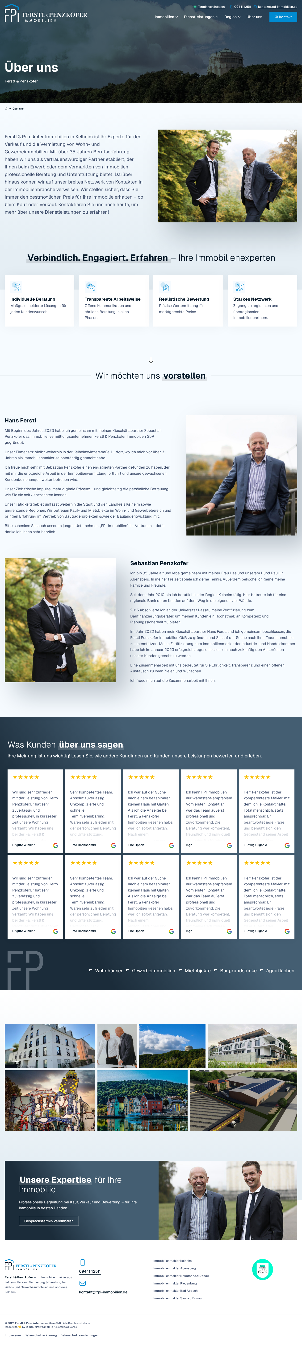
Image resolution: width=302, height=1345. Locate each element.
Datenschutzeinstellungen (79, 1335)
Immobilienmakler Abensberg (174, 1268)
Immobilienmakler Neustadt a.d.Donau (181, 1276)
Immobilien (164, 16)
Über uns (254, 16)
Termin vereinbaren (211, 7)
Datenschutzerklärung (41, 1335)
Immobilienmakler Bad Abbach (175, 1291)
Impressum (13, 1335)
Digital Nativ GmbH (38, 1327)
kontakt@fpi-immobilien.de (277, 7)
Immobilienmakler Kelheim (172, 1261)
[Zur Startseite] (46, 13)
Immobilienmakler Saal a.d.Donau (177, 1298)
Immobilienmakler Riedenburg (175, 1283)
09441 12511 (242, 7)
